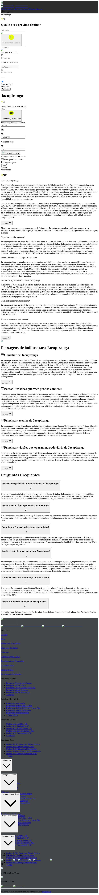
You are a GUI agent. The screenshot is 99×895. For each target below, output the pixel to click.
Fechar (4, 339)
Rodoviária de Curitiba (15, 703)
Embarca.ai (46, 892)
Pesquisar (6, 89)
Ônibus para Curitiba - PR (16, 724)
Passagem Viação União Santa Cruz (20, 688)
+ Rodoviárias (12, 715)
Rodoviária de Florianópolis (17, 713)
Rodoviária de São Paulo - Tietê (19, 706)
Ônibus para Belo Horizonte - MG (20, 731)
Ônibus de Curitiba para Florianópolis (21, 749)
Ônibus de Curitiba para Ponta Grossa (21, 754)
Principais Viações (9, 775)
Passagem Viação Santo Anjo (18, 692)
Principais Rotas (8, 836)
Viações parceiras (8, 9)
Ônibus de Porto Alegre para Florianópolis (23, 751)
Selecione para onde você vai (13, 123)
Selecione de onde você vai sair (14, 106)
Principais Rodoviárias (10, 794)
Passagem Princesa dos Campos (19, 683)
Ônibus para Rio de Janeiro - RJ (19, 728)
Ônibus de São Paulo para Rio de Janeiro (23, 744)
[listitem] (11, 626)
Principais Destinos (9, 816)
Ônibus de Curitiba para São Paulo (20, 747)
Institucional (6, 761)
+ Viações (10, 695)
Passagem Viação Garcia (16, 685)
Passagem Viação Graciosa (17, 690)
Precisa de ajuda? (22, 9)
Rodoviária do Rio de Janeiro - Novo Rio (23, 708)
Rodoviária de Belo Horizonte (18, 710)
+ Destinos (10, 735)
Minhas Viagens (35, 9)
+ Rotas (9, 756)
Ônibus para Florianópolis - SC (19, 733)
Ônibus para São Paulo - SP (17, 726)
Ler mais (5, 224)
